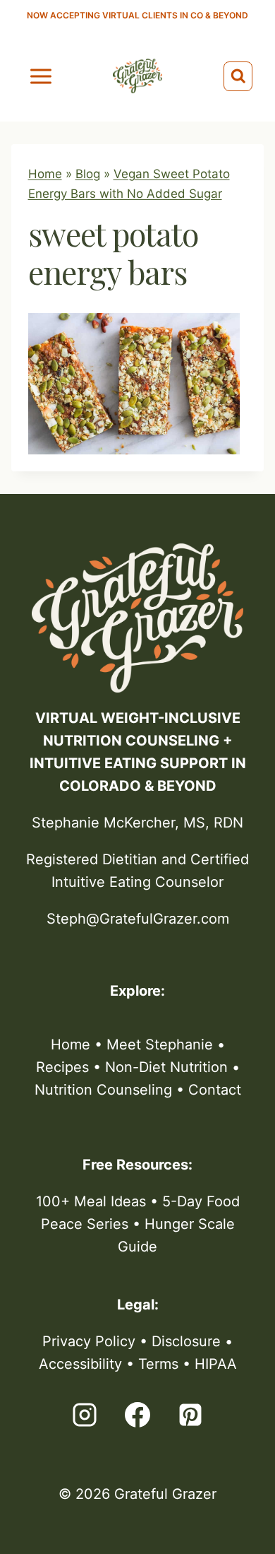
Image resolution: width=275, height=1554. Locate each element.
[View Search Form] (238, 76)
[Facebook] (137, 1414)
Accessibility (80, 1363)
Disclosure (186, 1341)
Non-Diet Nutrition (166, 1067)
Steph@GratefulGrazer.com (138, 918)
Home (45, 174)
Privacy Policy (88, 1341)
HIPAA (216, 1363)
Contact (214, 1089)
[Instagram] (84, 1414)
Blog (87, 174)
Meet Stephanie (159, 1044)
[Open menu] (41, 76)
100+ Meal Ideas (91, 1201)
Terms (158, 1363)
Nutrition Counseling (103, 1089)
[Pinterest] (190, 1414)
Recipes (62, 1067)
